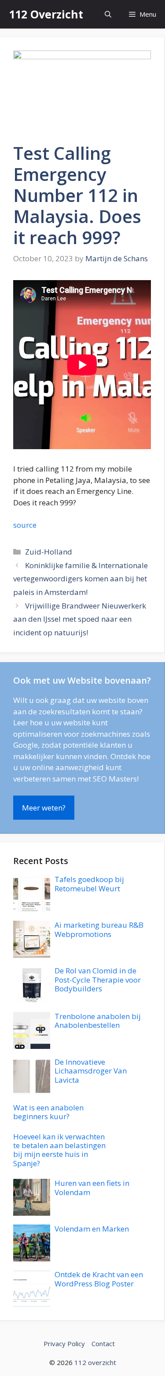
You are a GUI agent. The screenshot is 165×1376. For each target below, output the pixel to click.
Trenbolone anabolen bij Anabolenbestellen (98, 1020)
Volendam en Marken (92, 1229)
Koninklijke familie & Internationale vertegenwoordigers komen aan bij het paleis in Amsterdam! (80, 578)
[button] (108, 14)
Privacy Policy (64, 1343)
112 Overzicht (46, 14)
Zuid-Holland (48, 552)
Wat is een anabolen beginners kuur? (48, 1111)
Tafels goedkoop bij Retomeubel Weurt (89, 883)
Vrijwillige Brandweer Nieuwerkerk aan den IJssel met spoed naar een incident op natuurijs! (79, 619)
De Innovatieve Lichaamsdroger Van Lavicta (91, 1071)
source (25, 525)
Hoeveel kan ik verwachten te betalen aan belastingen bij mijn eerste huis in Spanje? (59, 1149)
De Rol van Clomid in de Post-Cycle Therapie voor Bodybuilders (98, 979)
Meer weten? (44, 808)
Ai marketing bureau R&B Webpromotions (99, 929)
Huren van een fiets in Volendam (92, 1187)
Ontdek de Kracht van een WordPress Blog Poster (99, 1278)
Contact (103, 1343)
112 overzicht (95, 1362)
